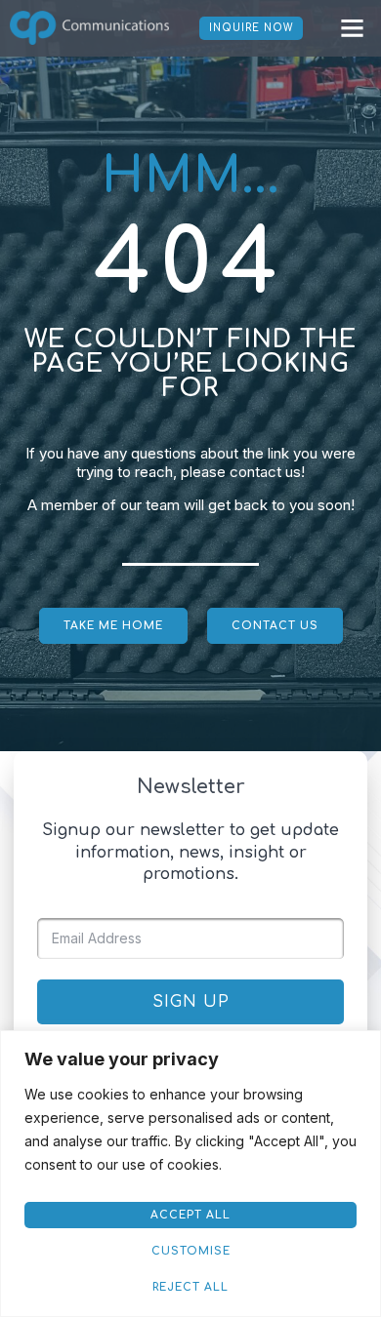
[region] (190, 1173)
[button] (352, 28)
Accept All (190, 1215)
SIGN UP (191, 1002)
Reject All (190, 1287)
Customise (191, 1251)
